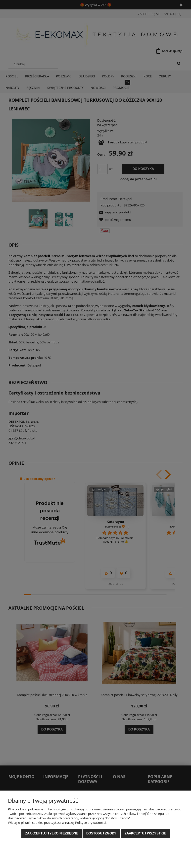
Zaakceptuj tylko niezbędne (51, 833)
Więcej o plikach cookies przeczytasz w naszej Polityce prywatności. (57, 822)
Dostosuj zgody (101, 833)
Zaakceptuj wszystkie (145, 833)
